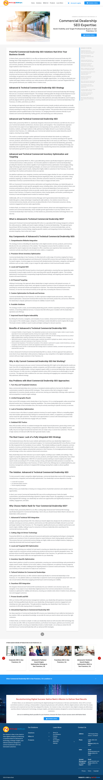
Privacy (84, 771)
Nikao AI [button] (31, 736)
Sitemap (55, 743)
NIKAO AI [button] (45, 3)
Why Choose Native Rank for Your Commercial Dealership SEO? (87, 98)
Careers (55, 738)
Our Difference (57, 734)
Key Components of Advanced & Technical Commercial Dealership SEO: (88, 73)
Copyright (96, 771)
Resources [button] (56, 741)
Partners (55, 736)
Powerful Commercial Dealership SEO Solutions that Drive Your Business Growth (88, 52)
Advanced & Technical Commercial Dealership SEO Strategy (87, 56)
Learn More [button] (59, 3)
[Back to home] (13, 3)
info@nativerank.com (93, 751)
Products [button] (52, 3)
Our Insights (56, 740)
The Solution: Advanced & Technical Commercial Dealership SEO (86, 94)
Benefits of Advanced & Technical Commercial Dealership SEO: (86, 77)
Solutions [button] (39, 3)
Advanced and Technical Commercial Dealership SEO (87, 61)
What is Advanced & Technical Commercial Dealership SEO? (87, 69)
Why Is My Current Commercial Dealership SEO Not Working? (88, 82)
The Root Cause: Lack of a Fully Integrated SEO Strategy (88, 90)
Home (33, 3)
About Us (55, 732)
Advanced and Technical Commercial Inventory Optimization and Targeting (87, 65)
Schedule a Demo (93, 3)
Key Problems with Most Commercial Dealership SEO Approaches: (87, 86)
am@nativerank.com (93, 761)
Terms (89, 771)
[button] (3, 658)
